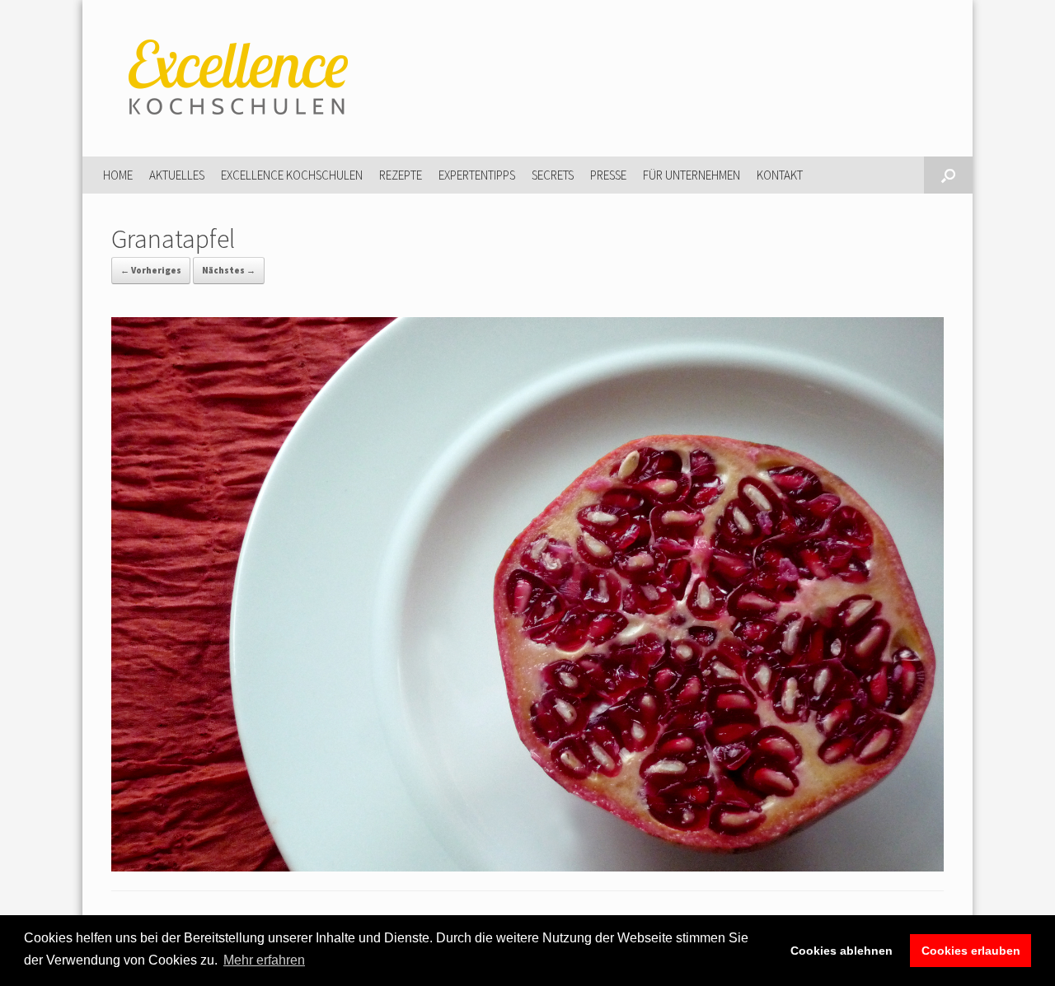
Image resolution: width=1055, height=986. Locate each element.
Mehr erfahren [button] (264, 960)
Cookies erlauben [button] (970, 950)
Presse (608, 175)
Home (118, 175)
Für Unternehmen (691, 175)
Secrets (553, 175)
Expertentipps (476, 175)
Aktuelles (176, 175)
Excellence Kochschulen (292, 175)
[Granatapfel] (527, 866)
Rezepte (400, 175)
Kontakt (780, 175)
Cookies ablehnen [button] (841, 950)
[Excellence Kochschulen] (235, 78)
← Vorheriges (150, 270)
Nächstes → (229, 270)
